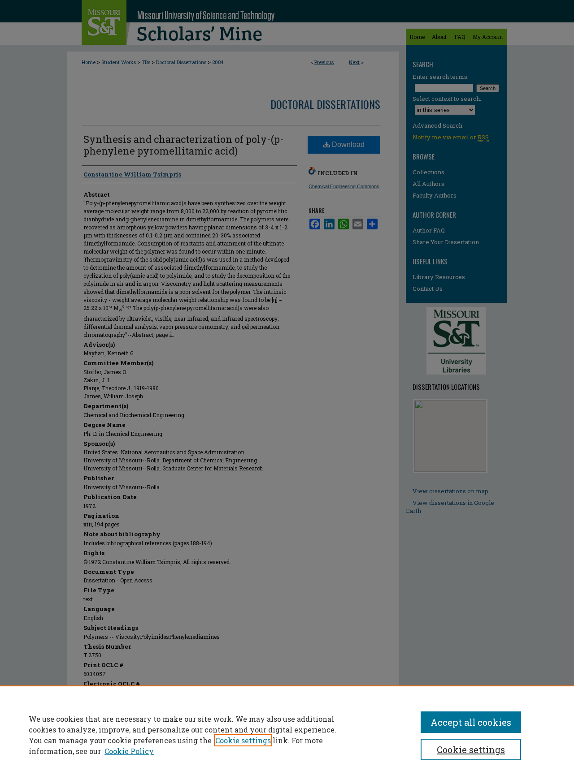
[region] (287, 734)
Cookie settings (243, 740)
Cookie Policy (129, 751)
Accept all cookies (470, 722)
